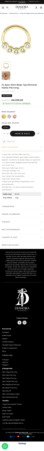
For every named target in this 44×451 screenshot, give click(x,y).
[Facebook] (19, 323)
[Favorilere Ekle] (38, 133)
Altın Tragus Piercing (9, 372)
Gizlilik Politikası (8, 342)
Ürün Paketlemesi (10, 245)
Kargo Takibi (6, 410)
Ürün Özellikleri (10, 147)
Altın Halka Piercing (9, 378)
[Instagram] (25, 323)
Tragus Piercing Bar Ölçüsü (12, 404)
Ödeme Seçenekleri (11, 214)
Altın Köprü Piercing (9, 388)
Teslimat (6, 222)
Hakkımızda (6, 335)
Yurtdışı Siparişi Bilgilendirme (12, 423)
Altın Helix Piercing (9, 375)
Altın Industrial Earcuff (10, 397)
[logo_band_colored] (22, 437)
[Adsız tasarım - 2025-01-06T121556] (22, 300)
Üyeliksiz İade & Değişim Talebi (13, 420)
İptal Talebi (6, 417)
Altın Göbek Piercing (9, 381)
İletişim (4, 339)
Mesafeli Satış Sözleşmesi (11, 345)
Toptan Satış (6, 407)
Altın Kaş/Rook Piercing (10, 384)
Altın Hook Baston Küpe (11, 394)
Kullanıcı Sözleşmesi (9, 348)
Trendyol (5, 360)
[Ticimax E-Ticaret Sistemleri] (22, 444)
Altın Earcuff (6, 391)
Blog (4, 351)
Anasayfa (5, 332)
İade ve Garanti (7, 414)
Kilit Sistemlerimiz (11, 230)
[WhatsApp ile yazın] (5, 446)
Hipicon (5, 362)
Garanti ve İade (9, 237)
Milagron (5, 365)
